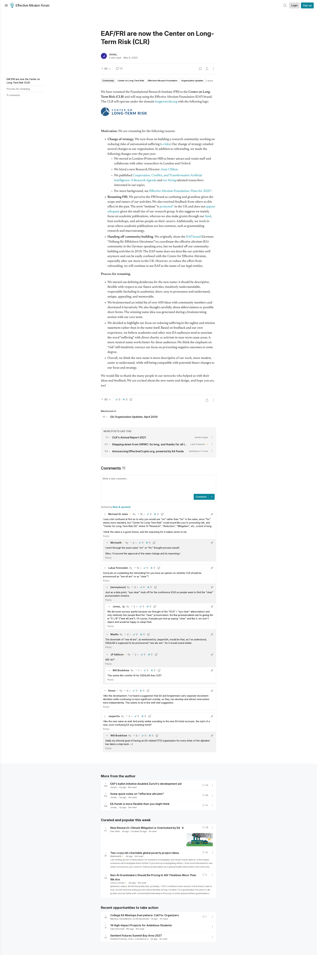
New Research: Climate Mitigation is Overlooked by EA (145, 827)
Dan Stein (115, 831)
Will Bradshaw (121, 670)
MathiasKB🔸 (117, 856)
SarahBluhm (125, 918)
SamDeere (194, 451)
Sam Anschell (117, 928)
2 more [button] (209, 80)
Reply (106, 536)
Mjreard (114, 918)
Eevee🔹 (113, 690)
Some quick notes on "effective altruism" (137, 793)
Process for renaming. (18, 88)
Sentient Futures (118, 939)
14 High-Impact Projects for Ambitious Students (141, 925)
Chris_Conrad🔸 (118, 882)
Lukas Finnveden (118, 567)
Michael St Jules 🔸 (119, 514)
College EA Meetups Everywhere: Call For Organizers (144, 915)
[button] (105, 514)
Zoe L (131, 939)
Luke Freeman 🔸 (199, 444)
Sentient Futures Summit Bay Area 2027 (136, 935)
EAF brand (193, 236)
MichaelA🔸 (117, 542)
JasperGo (114, 716)
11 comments (13, 95)
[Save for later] (200, 68)
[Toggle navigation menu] (6, 5)
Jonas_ (113, 54)
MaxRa (114, 634)
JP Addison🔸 (118, 654)
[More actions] (213, 68)
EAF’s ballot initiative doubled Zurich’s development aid (145, 783)
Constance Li (142, 939)
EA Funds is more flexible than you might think (140, 804)
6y (134, 514)
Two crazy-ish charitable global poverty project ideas (144, 852)
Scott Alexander (141, 918)
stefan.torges (201, 437)
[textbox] (158, 485)
